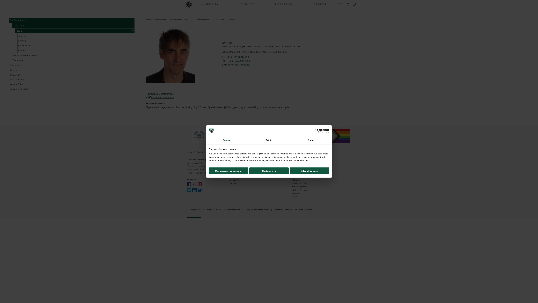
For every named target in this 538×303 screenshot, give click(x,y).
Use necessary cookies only (228, 171)
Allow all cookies (309, 171)
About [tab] (311, 140)
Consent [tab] (227, 140)
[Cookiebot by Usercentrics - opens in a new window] (316, 131)
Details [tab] (269, 140)
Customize (267, 171)
